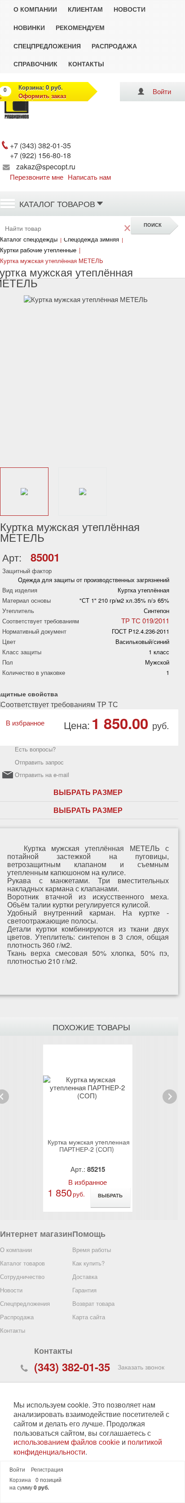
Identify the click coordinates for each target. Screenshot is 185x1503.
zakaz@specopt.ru (45, 166)
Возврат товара (93, 1303)
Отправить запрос (39, 762)
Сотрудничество (22, 1276)
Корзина (20, 1480)
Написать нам (89, 176)
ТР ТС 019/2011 (145, 620)
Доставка (84, 1276)
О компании (35, 8)
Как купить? (88, 1263)
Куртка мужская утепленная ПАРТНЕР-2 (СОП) (89, 1145)
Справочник (35, 63)
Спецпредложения (47, 45)
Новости (129, 8)
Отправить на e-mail (42, 775)
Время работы (91, 1249)
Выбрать (110, 1195)
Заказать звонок (141, 1366)
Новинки (29, 27)
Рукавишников (21, 120)
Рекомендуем (80, 27)
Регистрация (47, 1470)
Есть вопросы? (35, 749)
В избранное (23, 722)
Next (169, 1103)
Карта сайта (88, 1317)
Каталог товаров (57, 203)
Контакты (86, 63)
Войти (162, 91)
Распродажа (114, 45)
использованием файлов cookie (66, 1442)
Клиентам (85, 8)
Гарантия (84, 1290)
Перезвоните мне (36, 176)
